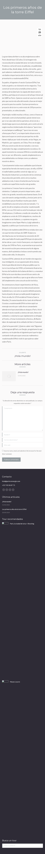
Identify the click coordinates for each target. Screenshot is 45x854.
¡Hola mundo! (23, 372)
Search (41, 846)
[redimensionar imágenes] (9, 376)
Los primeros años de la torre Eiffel (14, 509)
